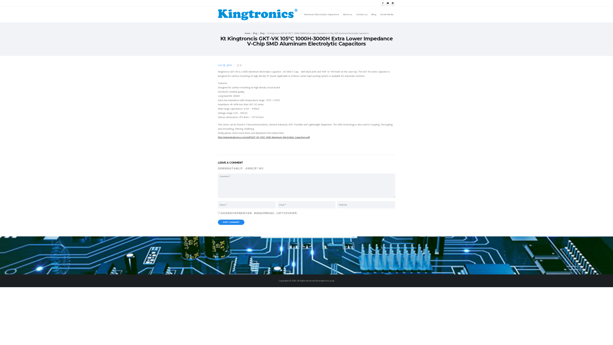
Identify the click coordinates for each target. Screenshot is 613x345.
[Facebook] (383, 3)
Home (247, 33)
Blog (373, 14)
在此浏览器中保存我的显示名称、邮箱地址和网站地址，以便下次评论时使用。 (260, 213)
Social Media (386, 14)
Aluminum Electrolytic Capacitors (321, 14)
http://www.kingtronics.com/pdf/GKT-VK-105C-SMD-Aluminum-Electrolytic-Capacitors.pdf (264, 137)
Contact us (362, 14)
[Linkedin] (392, 3)
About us (347, 14)
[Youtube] (388, 3)
